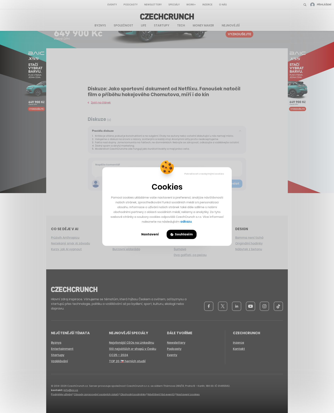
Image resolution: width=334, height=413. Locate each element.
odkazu (186, 222)
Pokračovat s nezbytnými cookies (204, 173)
